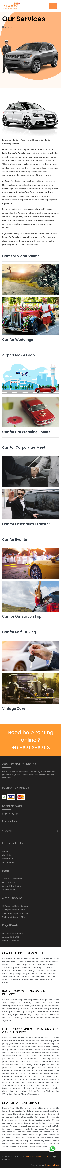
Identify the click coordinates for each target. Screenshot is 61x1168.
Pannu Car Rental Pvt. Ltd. (37, 1157)
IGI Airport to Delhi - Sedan (15, 906)
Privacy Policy (8, 882)
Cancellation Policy (11, 886)
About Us (6, 855)
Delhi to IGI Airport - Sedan (15, 913)
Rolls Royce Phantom (12, 933)
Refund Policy (8, 889)
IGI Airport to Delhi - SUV (13, 909)
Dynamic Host (52, 1165)
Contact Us (7, 858)
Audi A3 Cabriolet (10, 940)
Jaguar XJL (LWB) (10, 937)
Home (5, 27)
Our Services (8, 862)
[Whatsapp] (17, 813)
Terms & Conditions (12, 878)
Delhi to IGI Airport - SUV (13, 917)
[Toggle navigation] (53, 6)
